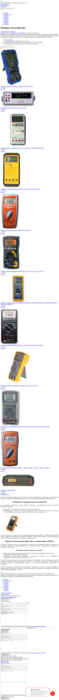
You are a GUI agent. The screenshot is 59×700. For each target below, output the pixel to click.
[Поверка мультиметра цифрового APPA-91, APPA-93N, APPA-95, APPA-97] (12, 187)
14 (8, 494)
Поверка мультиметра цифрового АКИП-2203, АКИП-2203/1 (17, 86)
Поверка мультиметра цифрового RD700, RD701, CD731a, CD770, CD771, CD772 (22, 271)
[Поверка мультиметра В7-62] (18, 488)
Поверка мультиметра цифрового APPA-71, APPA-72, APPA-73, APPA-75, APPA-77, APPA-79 (25, 467)
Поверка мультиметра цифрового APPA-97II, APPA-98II (15, 230)
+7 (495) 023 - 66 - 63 (6, 593)
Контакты (6, 24)
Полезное (6, 15)
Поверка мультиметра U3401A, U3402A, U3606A (13, 107)
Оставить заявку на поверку (8, 31)
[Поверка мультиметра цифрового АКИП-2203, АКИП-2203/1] (11, 85)
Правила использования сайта (8, 597)
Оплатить (6, 22)
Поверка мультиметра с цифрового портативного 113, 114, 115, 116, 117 (19, 385)
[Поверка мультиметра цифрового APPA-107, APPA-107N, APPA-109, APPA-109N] (18, 146)
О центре (6, 17)
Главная (6, 13)
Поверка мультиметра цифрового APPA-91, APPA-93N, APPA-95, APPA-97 (20, 189)
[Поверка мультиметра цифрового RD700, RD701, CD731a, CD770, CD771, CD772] (11, 270)
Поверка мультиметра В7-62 (8, 490)
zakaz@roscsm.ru (5, 5)
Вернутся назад (5, 661)
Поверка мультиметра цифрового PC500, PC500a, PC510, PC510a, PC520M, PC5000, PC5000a (25, 426)
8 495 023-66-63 (5, 4)
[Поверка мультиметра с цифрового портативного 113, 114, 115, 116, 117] (18, 384)
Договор (6, 18)
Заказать (6, 21)
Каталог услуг (7, 14)
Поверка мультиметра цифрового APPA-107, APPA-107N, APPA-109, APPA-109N (22, 148)
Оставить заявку (8, 39)
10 (6, 494)
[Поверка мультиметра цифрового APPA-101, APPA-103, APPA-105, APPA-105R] (10, 344)
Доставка (6, 19)
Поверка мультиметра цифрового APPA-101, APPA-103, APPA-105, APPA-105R (21, 345)
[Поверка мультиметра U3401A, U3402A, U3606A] (18, 106)
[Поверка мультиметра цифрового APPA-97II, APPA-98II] (10, 229)
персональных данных (39, 626)
